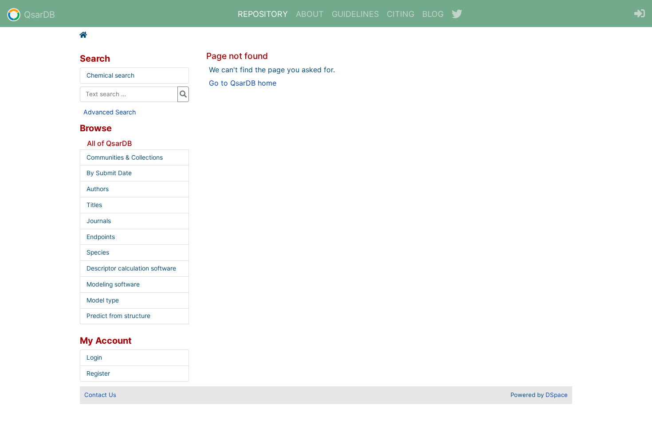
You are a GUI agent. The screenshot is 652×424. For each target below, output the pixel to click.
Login (94, 357)
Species (97, 252)
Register (98, 373)
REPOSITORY (263, 14)
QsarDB (39, 14)
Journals (98, 220)
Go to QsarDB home (242, 83)
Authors (97, 188)
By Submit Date (109, 173)
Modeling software (113, 284)
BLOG (433, 14)
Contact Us (100, 394)
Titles (94, 204)
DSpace (557, 394)
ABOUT (310, 14)
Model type (102, 300)
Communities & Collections (124, 157)
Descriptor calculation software (131, 268)
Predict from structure (118, 315)
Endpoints (100, 236)
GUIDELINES (355, 14)
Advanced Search (109, 112)
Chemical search (110, 75)
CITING (400, 14)
